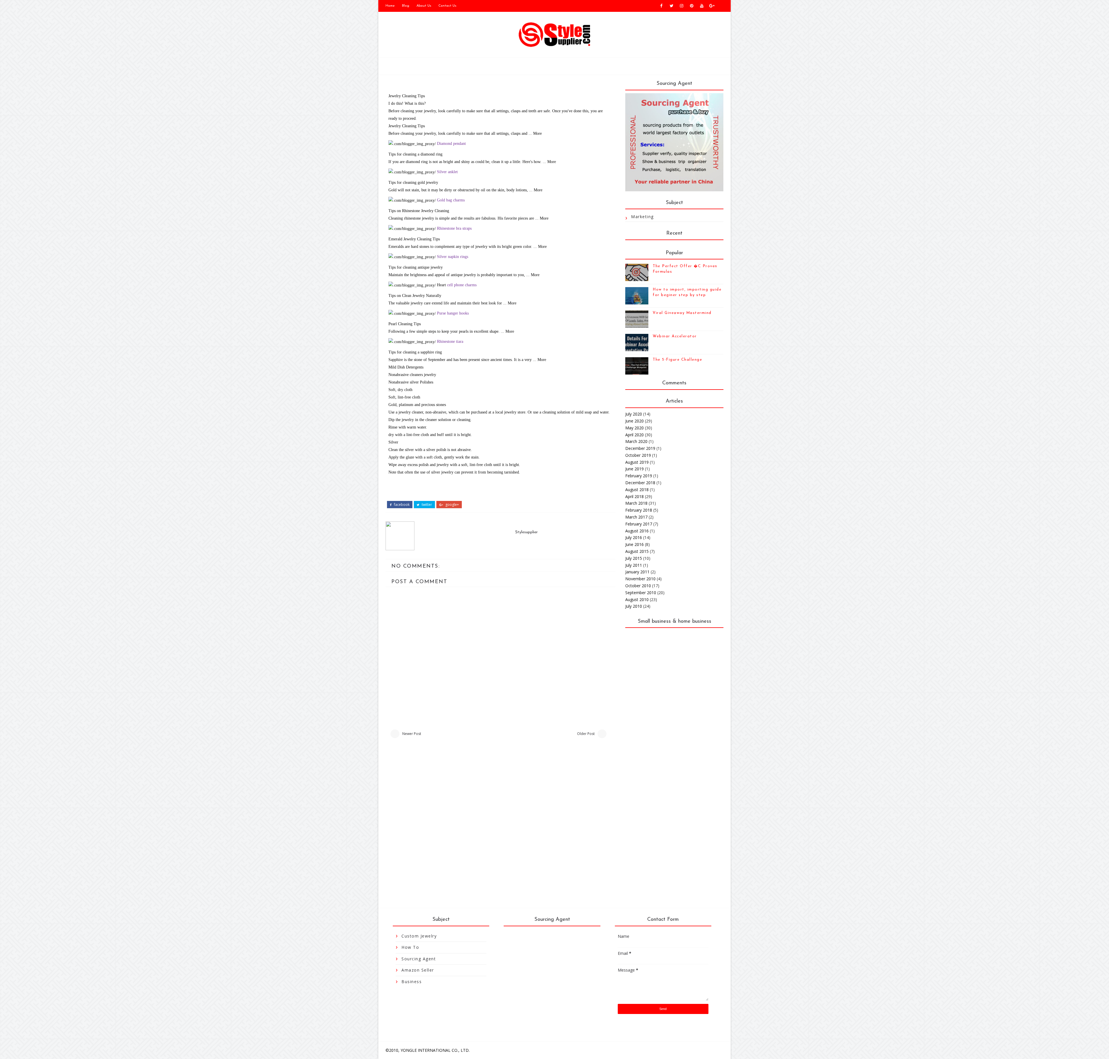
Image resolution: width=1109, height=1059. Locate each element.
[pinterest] (691, 5)
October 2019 (638, 455)
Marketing (642, 216)
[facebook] (661, 5)
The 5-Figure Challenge (677, 360)
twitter (426, 505)
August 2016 (637, 531)
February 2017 (638, 524)
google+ (451, 505)
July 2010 (633, 606)
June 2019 (634, 469)
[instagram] (681, 5)
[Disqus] (500, 823)
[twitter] (671, 5)
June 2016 (634, 544)
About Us (423, 6)
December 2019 (640, 448)
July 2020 (633, 414)
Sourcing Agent (418, 958)
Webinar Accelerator (675, 336)
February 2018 (638, 510)
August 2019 (637, 462)
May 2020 (634, 428)
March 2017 (636, 517)
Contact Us (447, 6)
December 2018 (640, 482)
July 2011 (633, 565)
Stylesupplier (526, 532)
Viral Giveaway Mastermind (682, 313)
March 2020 (636, 441)
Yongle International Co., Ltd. (435, 1050)
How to (410, 947)
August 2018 (637, 489)
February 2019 (638, 475)
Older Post (586, 733)
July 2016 (633, 537)
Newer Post (411, 733)
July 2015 (633, 558)
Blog (405, 6)
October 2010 (638, 585)
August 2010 (637, 599)
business (411, 981)
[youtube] (701, 5)
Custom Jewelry (419, 936)
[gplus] (712, 5)
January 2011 (637, 572)
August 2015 (637, 551)
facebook (401, 505)
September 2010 (640, 592)
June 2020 (634, 421)
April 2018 (634, 496)
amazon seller (417, 970)
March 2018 (636, 503)
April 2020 (634, 434)
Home (390, 6)
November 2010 (640, 578)
